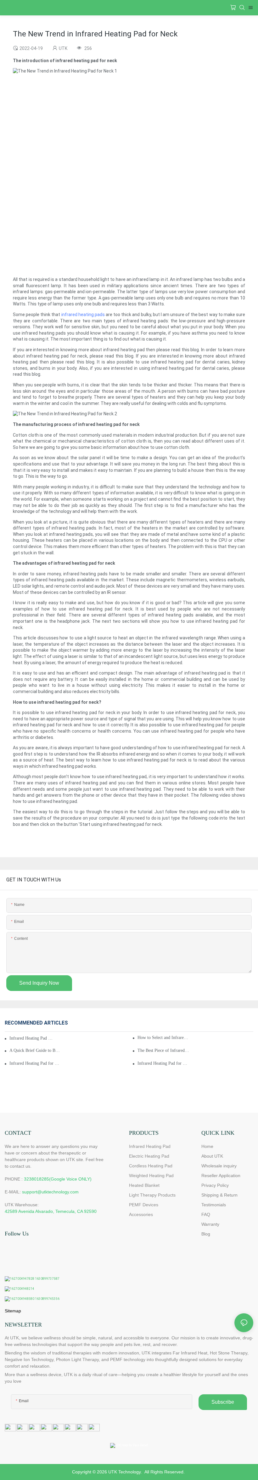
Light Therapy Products (152, 1194)
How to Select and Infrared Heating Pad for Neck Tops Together (163, 1037)
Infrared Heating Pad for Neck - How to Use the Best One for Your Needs (35, 1063)
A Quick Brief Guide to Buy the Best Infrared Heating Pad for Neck (35, 1050)
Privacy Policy (215, 1185)
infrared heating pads (83, 314)
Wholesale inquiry (219, 1165)
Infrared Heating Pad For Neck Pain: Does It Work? (31, 1038)
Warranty (210, 1224)
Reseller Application (220, 1175)
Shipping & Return (219, 1194)
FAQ (205, 1214)
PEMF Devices (143, 1204)
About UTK (212, 1156)
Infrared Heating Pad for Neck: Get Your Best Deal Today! (163, 1063)
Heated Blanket (144, 1185)
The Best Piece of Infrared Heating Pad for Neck (163, 1050)
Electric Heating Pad (149, 1156)
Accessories (141, 1214)
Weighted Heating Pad (151, 1175)
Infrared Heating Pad (150, 1146)
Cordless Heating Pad (150, 1165)
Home (207, 1146)
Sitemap (13, 1310)
